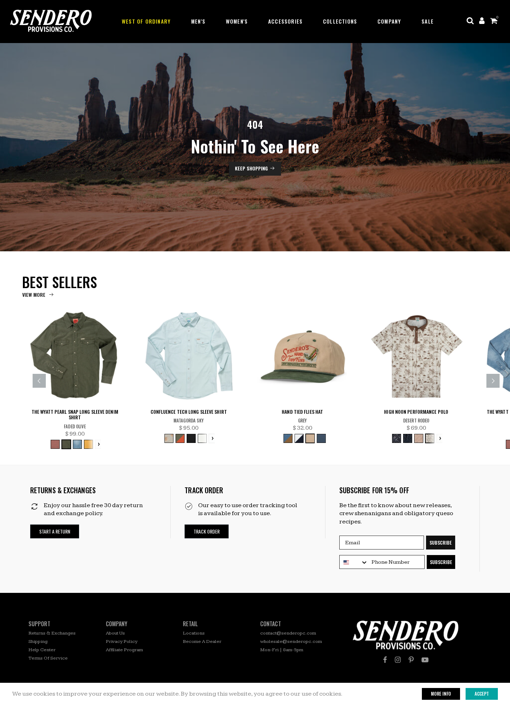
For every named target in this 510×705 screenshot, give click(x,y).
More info (441, 693)
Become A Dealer (202, 641)
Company (389, 21)
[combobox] (354, 562)
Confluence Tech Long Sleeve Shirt (189, 412)
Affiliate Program (124, 650)
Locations (194, 633)
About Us (115, 633)
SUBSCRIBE (441, 542)
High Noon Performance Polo (416, 412)
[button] (54, 531)
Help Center (42, 650)
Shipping (38, 641)
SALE (428, 21)
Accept (482, 693)
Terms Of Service (48, 658)
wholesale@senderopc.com (291, 641)
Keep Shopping (251, 168)
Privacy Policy (121, 641)
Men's (198, 21)
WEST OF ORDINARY (146, 21)
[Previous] (39, 381)
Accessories (285, 21)
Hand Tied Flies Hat (302, 412)
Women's (237, 21)
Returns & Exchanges (52, 633)
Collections (340, 21)
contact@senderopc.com (288, 633)
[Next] (493, 381)
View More (33, 294)
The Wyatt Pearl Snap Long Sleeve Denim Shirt (75, 415)
